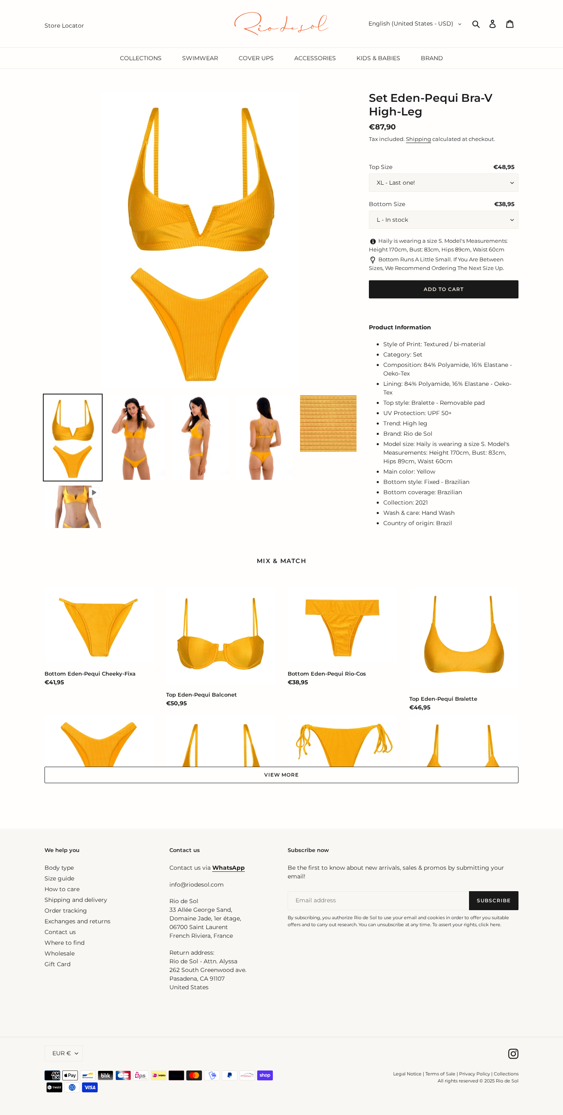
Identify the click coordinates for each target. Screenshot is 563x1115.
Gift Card (57, 964)
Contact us (60, 932)
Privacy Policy (475, 1074)
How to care (62, 889)
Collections (506, 1074)
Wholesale (60, 953)
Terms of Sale (440, 1074)
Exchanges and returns (77, 921)
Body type (59, 867)
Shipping (418, 139)
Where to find (64, 942)
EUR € (61, 1053)
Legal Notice (407, 1074)
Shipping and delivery (76, 900)
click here (489, 924)
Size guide (59, 878)
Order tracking (66, 910)
